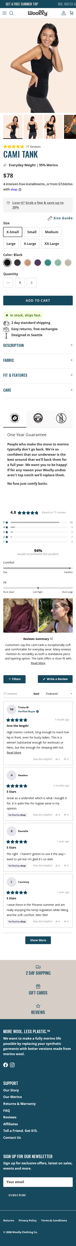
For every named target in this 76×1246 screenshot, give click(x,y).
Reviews (9, 1117)
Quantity (10, 274)
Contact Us (12, 1137)
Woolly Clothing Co (24, 1232)
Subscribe (17, 1195)
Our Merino (12, 1097)
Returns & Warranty (19, 1103)
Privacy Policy (27, 1220)
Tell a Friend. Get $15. (20, 1130)
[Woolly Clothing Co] (38, 13)
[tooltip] (51, 638)
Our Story (11, 1090)
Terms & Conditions (54, 1220)
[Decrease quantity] (8, 283)
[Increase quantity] (31, 283)
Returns (8, 1220)
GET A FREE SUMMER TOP (22, 4)
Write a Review (59, 680)
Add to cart (38, 300)
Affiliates (10, 1124)
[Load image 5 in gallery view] (38, 65)
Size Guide (63, 218)
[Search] (13, 13)
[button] (22, 146)
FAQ (6, 1110)
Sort (36, 694)
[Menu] (4, 13)
